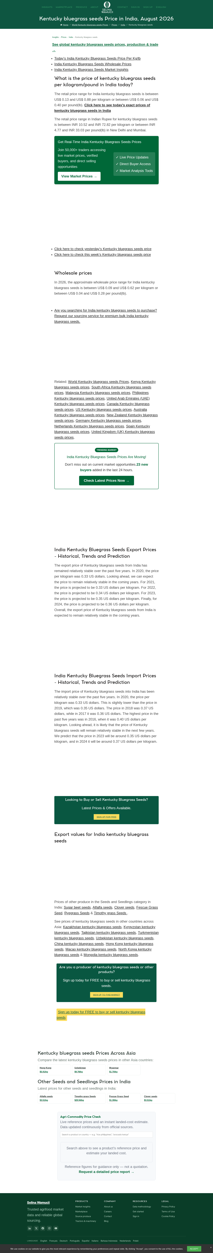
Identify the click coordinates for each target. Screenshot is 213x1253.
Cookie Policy (168, 1216)
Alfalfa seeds (102, 907)
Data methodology (142, 1206)
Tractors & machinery (85, 1221)
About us (108, 1206)
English (161, 7)
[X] (36, 1228)
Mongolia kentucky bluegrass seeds (111, 955)
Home (65, 25)
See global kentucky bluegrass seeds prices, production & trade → (105, 47)
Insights (47, 7)
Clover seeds (124, 907)
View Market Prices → (79, 176)
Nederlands (125, 1241)
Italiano (95, 1241)
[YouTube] (55, 1228)
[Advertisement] (107, 213)
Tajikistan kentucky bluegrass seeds (108, 932)
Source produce (83, 1216)
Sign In (135, 7)
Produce (81, 7)
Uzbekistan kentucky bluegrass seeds (124, 938)
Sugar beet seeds (77, 907)
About (94, 7)
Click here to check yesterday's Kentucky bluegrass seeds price (102, 249)
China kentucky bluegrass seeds (79, 944)
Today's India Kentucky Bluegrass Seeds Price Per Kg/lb (97, 58)
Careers (108, 1211)
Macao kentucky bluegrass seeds (90, 949)
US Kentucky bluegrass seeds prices (104, 409)
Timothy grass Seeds (110, 913)
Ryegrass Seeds (77, 913)
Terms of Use (168, 1211)
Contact (122, 7)
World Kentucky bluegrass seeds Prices (90, 25)
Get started (138, 1211)
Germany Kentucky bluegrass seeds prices (108, 420)
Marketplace (64, 7)
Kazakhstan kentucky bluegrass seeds (92, 927)
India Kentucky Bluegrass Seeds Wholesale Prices (92, 64)
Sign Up (148, 7)
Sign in (136, 1216)
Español (85, 1241)
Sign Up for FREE (106, 817)
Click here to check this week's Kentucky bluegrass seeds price (102, 254)
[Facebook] (42, 1228)
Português (75, 1241)
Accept (194, 1249)
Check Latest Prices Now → (106, 480)
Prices (114, 25)
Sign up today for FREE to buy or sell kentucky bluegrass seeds (101, 1014)
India (123, 25)
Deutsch (64, 1241)
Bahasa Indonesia (109, 1241)
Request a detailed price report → (106, 1172)
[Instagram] (49, 1228)
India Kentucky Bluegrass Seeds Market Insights (91, 69)
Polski (136, 1241)
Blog (106, 1221)
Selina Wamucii (38, 1202)
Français (53, 1241)
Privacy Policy (168, 1206)
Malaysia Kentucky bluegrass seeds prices (97, 393)
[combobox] (106, 1134)
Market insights (82, 1206)
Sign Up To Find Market (106, 995)
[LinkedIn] (29, 1228)
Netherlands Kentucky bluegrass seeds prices (89, 426)
